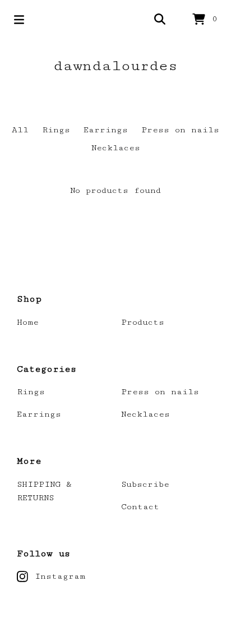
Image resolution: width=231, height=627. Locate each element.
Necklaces (115, 148)
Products (142, 322)
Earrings (106, 130)
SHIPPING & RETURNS (44, 491)
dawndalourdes (115, 66)
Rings (56, 130)
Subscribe (145, 484)
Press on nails (180, 130)
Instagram (60, 576)
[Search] (160, 19)
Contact (140, 506)
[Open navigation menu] (19, 20)
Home (28, 322)
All (20, 130)
